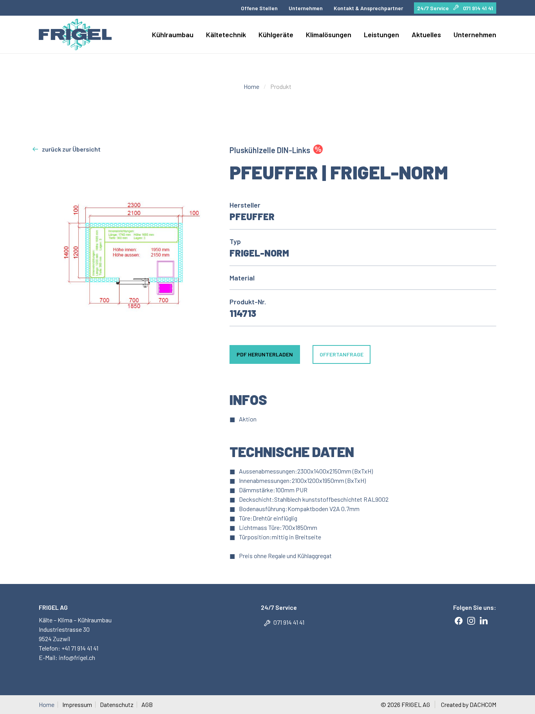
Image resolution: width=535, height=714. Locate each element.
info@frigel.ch (76, 657)
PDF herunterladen (265, 354)
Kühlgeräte (275, 34)
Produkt (280, 86)
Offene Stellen (259, 8)
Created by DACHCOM (468, 704)
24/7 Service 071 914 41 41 (455, 8)
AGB (147, 704)
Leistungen (381, 34)
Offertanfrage (341, 354)
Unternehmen (306, 8)
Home (251, 86)
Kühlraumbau (172, 34)
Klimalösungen (328, 34)
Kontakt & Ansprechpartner (368, 8)
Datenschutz (117, 704)
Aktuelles (426, 34)
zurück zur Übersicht (71, 149)
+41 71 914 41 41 (79, 648)
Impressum (77, 704)
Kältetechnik (226, 34)
